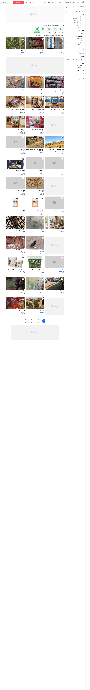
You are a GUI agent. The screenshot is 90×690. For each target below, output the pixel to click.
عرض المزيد (81, 53)
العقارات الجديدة (68, 2)
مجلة (45, 2)
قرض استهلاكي (54, 2)
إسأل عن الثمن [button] (58, 91)
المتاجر (49, 2)
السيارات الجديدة (76, 2)
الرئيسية (60, 25)
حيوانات (80, 16)
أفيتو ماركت (55, 25)
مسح (67, 7)
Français (4, 2)
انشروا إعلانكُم (17, 2)
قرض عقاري (61, 2)
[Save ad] (62, 39)
